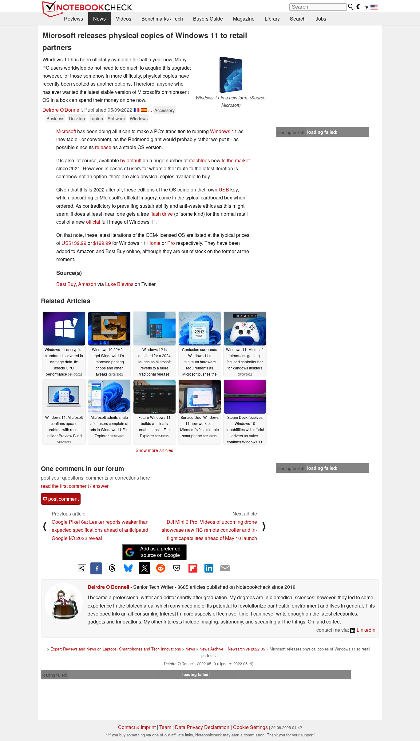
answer (101, 485)
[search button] (351, 7)
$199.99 (102, 242)
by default (130, 160)
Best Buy (66, 284)
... (150, 109)
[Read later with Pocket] (177, 568)
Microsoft (66, 131)
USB (224, 189)
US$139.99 (73, 242)
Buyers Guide (208, 18)
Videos (123, 18)
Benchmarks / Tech (162, 18)
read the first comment (65, 485)
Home (153, 242)
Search (298, 18)
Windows (139, 118)
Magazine (244, 18)
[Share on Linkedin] (209, 568)
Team (165, 727)
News (99, 18)
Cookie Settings (250, 727)
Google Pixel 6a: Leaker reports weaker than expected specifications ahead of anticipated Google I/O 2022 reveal (100, 530)
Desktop (77, 118)
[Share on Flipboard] (193, 568)
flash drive (161, 213)
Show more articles (154, 450)
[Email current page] (225, 568)
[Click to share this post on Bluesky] (128, 568)
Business (55, 118)
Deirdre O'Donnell (62, 109)
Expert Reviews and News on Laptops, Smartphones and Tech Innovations (115, 649)
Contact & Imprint (137, 727)
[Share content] (82, 568)
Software (116, 118)
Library (272, 18)
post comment (63, 498)
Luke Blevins (119, 284)
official (93, 221)
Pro (171, 242)
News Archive (211, 649)
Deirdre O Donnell (108, 586)
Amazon (87, 284)
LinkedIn (365, 629)
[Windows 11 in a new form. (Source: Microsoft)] (231, 75)
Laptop (96, 118)
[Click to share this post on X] (144, 568)
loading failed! (290, 132)
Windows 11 (223, 131)
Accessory (164, 110)
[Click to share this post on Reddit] (160, 568)
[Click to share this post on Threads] (112, 568)
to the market (236, 160)
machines (199, 160)
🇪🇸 (144, 109)
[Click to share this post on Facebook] (96, 568)
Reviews (73, 18)
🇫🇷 (136, 109)
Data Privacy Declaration (202, 727)
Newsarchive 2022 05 (246, 649)
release (103, 147)
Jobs (321, 18)
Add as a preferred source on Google (160, 551)
